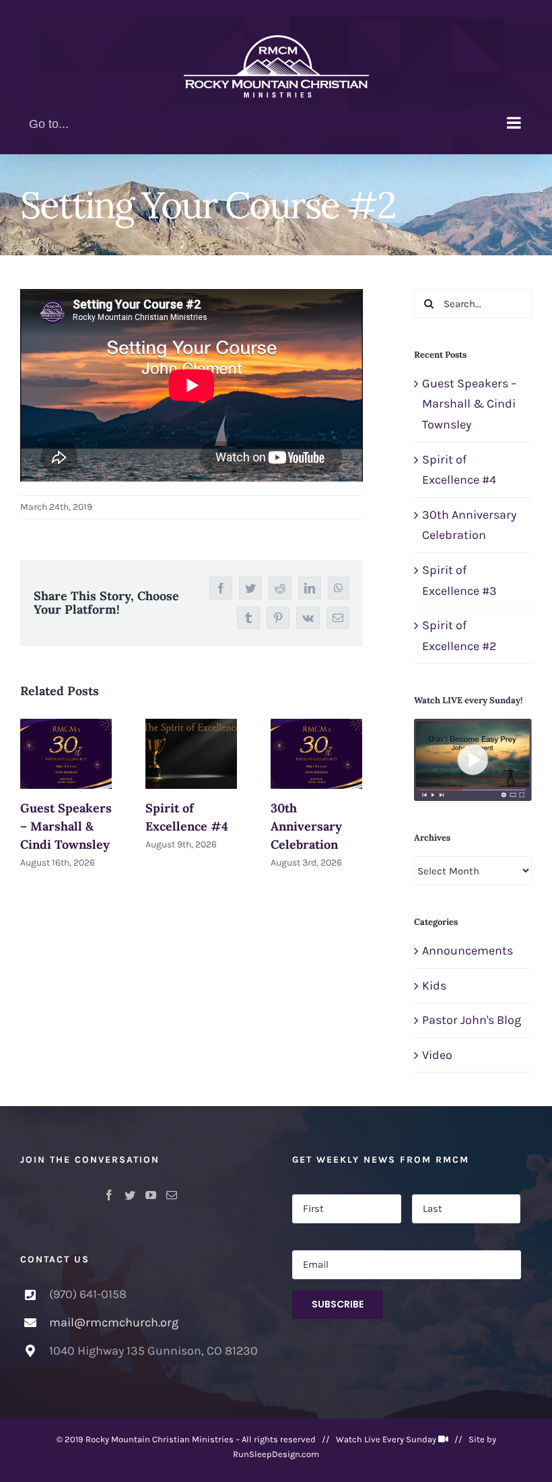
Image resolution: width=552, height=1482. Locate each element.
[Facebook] (109, 1195)
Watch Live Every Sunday (386, 1439)
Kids (434, 985)
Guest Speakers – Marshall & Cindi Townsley (66, 826)
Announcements (467, 950)
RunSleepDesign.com (276, 1454)
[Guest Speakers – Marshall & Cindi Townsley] (66, 754)
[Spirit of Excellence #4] (191, 754)
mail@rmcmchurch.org (113, 1322)
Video (437, 1055)
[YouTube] (150, 1195)
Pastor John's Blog (471, 1019)
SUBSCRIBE (338, 1304)
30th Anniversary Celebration (306, 826)
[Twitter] (130, 1195)
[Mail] (171, 1195)
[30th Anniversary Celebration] (316, 754)
